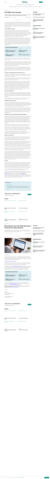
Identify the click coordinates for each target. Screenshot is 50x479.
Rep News (36, 6)
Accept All (47, 477)
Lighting (39, 6)
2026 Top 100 (20, 6)
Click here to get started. (15, 288)
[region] (25, 477)
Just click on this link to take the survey (10, 261)
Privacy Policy (22, 477)
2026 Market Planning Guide (13, 6)
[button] (5, 2)
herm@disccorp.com (7, 173)
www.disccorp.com (23, 173)
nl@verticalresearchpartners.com (15, 285)
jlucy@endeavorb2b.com (12, 284)
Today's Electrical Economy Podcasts (28, 6)
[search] (6, 2)
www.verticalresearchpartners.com (18, 267)
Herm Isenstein (7, 17)
